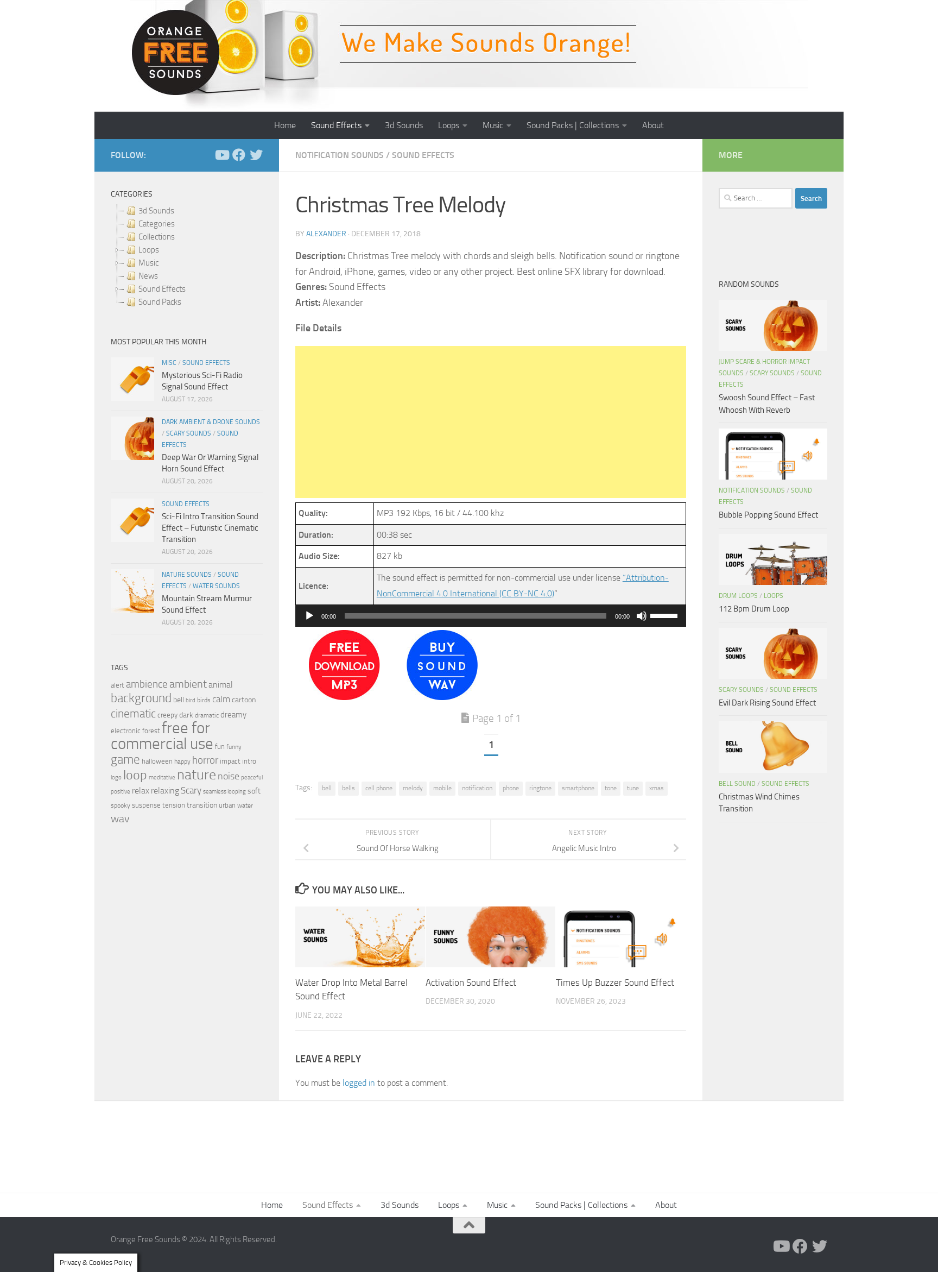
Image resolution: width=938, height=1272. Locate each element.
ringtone (540, 788)
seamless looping (224, 791)
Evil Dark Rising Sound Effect (767, 703)
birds (204, 700)
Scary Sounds (188, 433)
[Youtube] (221, 154)
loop (135, 775)
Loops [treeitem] (148, 250)
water (245, 805)
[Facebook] (238, 154)
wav (120, 818)
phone (511, 788)
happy (182, 761)
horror (205, 760)
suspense (146, 805)
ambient (188, 684)
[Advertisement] (490, 422)
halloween (157, 761)
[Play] (309, 615)
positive (120, 791)
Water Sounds (216, 586)
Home (285, 125)
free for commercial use (162, 736)
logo (116, 777)
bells (348, 788)
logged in (359, 1083)
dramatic (207, 715)
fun (220, 746)
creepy (167, 715)
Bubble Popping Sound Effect (768, 515)
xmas (656, 788)
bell (327, 788)
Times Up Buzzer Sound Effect (615, 982)
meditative (162, 777)
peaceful (252, 777)
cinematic (133, 714)
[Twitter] (256, 154)
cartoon (244, 699)
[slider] (665, 615)
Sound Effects (336, 125)
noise (228, 776)
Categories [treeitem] (156, 224)
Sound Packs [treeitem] (159, 302)
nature (196, 774)
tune (633, 788)
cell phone (378, 788)
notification (477, 788)
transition (202, 805)
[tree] (187, 256)
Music (493, 125)
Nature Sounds (187, 574)
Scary (191, 790)
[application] (490, 616)
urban (227, 805)
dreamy (233, 715)
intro (249, 761)
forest (151, 731)
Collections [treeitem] (156, 237)
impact (230, 761)
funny (234, 747)
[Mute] (641, 615)
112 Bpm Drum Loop (754, 609)
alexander (326, 233)
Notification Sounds (339, 155)
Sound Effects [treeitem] (162, 289)
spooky (120, 805)
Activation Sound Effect (471, 982)
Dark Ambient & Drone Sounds (211, 422)
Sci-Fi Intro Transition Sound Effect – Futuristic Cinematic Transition (210, 528)
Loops (448, 125)
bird (190, 700)
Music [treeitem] (148, 263)
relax (140, 790)
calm (221, 699)
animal (220, 684)
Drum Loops (738, 596)
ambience (147, 684)
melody (413, 788)
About (653, 125)
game (125, 759)
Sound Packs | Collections (573, 125)
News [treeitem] (148, 276)
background (141, 698)
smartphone (578, 788)
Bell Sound (737, 784)
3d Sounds (404, 125)
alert (117, 685)
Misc (169, 363)
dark (186, 714)
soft (254, 791)
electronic (126, 731)
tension (173, 805)
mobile (442, 788)
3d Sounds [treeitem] (156, 211)
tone (611, 788)
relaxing (165, 791)
